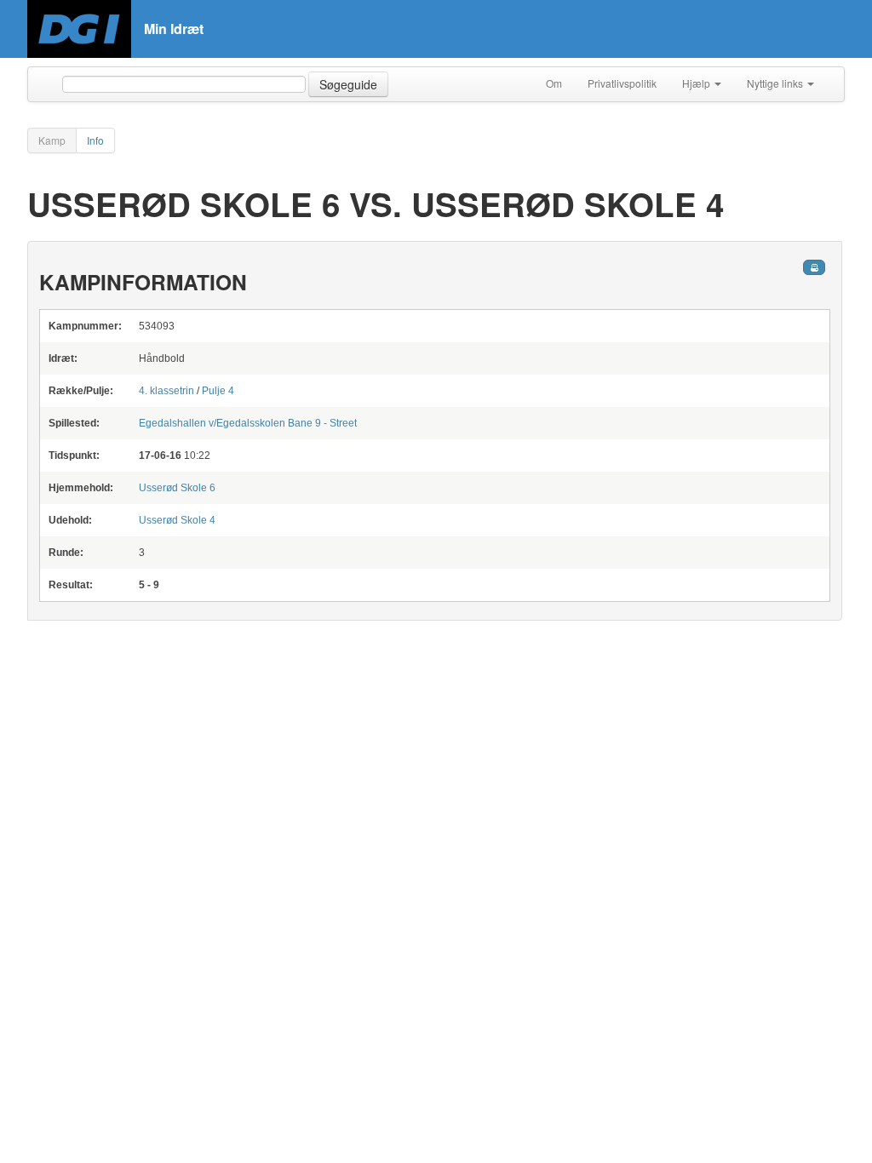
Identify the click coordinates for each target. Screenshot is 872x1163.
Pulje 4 (218, 391)
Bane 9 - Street (248, 423)
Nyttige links (776, 83)
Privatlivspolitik (622, 83)
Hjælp (697, 83)
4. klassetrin (168, 391)
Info (95, 140)
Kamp (52, 140)
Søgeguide (348, 84)
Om (554, 83)
